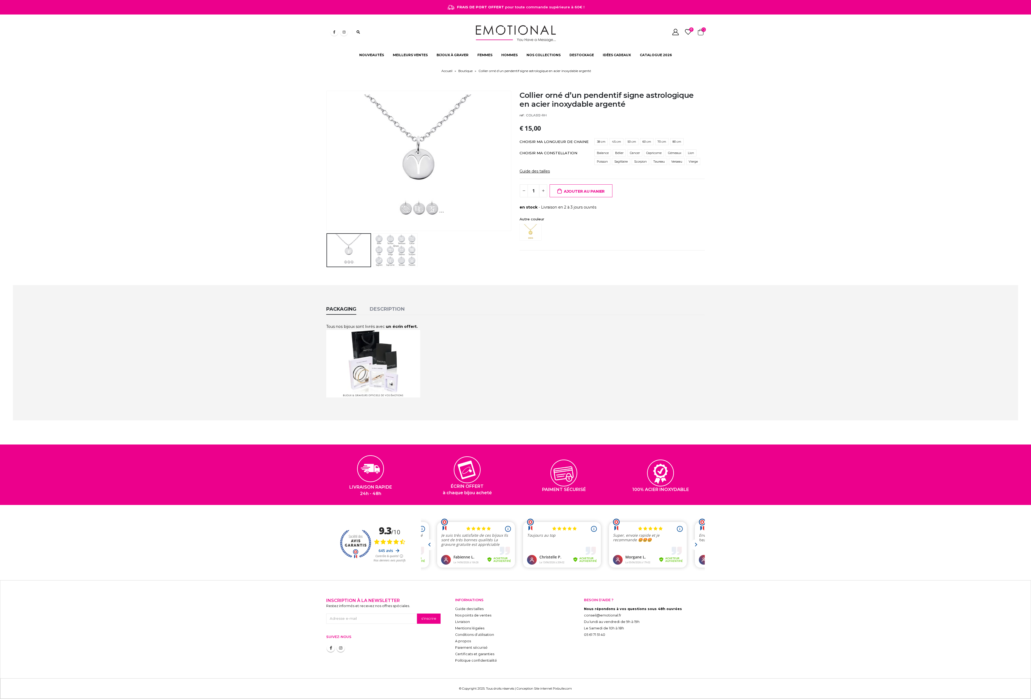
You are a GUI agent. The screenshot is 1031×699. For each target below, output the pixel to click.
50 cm (631, 142)
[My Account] (675, 32)
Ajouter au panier (584, 191)
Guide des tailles (535, 171)
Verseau (676, 161)
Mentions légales (469, 628)
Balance (603, 153)
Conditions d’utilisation (474, 635)
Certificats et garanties (474, 654)
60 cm (646, 142)
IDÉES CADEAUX (617, 55)
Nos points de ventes (473, 615)
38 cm (601, 142)
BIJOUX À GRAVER (453, 55)
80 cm (677, 142)
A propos (463, 641)
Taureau (659, 161)
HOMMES (509, 55)
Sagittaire (621, 161)
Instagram (341, 648)
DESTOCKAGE (581, 55)
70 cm (662, 142)
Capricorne (654, 153)
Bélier (619, 153)
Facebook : (331, 648)
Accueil (446, 71)
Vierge (693, 161)
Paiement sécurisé (471, 648)
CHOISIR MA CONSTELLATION (548, 153)
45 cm (616, 142)
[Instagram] (344, 32)
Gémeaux (674, 153)
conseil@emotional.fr (602, 615)
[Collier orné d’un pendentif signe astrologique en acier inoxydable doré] (532, 232)
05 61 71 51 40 (594, 635)
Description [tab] (387, 309)
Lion (691, 153)
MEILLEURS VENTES (410, 55)
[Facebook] (334, 32)
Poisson (602, 161)
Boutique (465, 71)
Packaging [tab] (341, 309)
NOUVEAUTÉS (371, 55)
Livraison (462, 622)
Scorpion (640, 161)
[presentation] (328, 161)
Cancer (635, 153)
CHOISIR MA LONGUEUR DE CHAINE (554, 141)
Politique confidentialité (476, 660)
